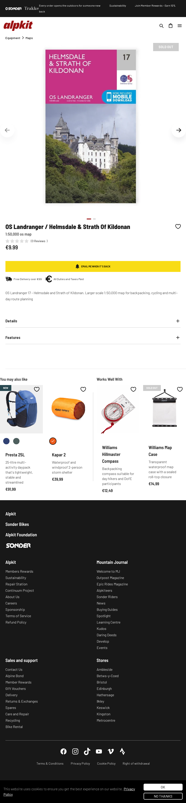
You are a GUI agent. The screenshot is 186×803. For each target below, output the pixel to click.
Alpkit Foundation (21, 534)
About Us (12, 596)
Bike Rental (14, 726)
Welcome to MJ (108, 571)
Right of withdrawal (136, 763)
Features (12, 337)
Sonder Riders (107, 596)
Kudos (101, 628)
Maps (29, 38)
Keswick (103, 707)
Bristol (102, 682)
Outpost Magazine (110, 577)
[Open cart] (170, 25)
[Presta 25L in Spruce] (16, 441)
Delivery (11, 695)
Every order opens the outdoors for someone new (69, 5)
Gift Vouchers (15, 688)
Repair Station (16, 584)
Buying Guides (107, 609)
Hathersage (105, 695)
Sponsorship (15, 609)
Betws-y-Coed (108, 676)
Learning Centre (108, 622)
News (101, 603)
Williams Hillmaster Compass (111, 454)
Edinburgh (104, 688)
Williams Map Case (160, 451)
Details (11, 320)
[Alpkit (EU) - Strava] (122, 751)
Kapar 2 (59, 454)
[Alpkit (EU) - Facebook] (63, 751)
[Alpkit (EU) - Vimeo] (110, 751)
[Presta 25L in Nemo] (6, 441)
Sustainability (117, 5)
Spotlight (104, 616)
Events (102, 647)
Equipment (12, 38)
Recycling (12, 720)
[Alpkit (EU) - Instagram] (75, 751)
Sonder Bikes (17, 524)
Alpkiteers (104, 590)
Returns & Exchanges (21, 701)
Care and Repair (17, 714)
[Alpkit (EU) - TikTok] (87, 751)
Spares (10, 707)
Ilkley (100, 701)
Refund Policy (15, 622)
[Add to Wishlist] (178, 226)
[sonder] (13, 8)
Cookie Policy (106, 763)
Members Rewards (19, 571)
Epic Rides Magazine (112, 584)
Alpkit (10, 513)
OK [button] (163, 787)
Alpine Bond (14, 676)
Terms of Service (18, 616)
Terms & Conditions (50, 763)
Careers (11, 603)
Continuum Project (19, 590)
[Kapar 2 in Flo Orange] (52, 441)
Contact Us (13, 669)
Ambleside (105, 669)
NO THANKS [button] (163, 796)
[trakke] (31, 8)
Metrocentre (106, 720)
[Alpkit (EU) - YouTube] (99, 751)
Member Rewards (18, 682)
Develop (103, 641)
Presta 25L (15, 454)
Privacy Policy (80, 763)
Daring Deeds (107, 635)
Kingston (103, 714)
